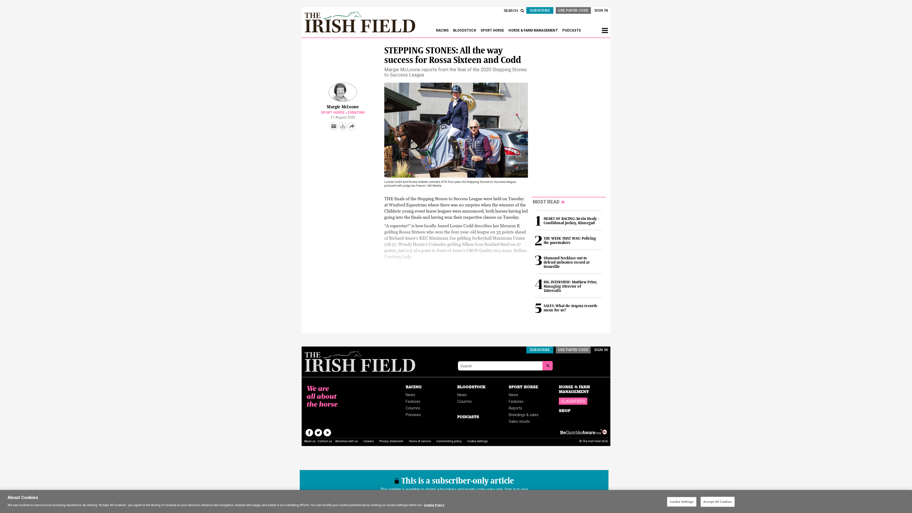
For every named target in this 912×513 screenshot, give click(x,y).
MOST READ (546, 202)
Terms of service (420, 441)
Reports (515, 408)
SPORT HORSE (493, 30)
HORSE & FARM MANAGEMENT (533, 30)
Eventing (356, 112)
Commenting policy (449, 441)
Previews (413, 415)
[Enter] (547, 365)
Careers (368, 441)
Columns (413, 408)
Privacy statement (391, 441)
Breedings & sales (523, 415)
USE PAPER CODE (573, 10)
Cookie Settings (682, 502)
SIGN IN (601, 10)
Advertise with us (346, 441)
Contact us (325, 441)
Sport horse (333, 112)
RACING (442, 30)
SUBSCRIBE (540, 10)
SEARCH (511, 11)
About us (310, 441)
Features (413, 401)
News (410, 395)
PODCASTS (571, 30)
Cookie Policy (434, 505)
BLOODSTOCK (465, 30)
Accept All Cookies (717, 502)
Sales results (519, 421)
